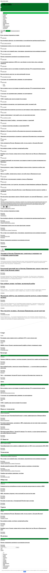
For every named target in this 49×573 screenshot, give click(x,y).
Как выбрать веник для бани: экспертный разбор (14, 148)
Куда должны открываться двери (10, 35)
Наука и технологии (5, 413)
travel (4, 85)
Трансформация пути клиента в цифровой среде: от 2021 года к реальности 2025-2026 (24, 446)
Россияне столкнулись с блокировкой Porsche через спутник (17, 500)
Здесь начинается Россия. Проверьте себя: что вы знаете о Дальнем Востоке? (22, 143)
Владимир (3, 220)
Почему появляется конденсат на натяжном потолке (15, 56)
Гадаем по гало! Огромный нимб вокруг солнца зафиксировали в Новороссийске (23, 415)
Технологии (14, 230)
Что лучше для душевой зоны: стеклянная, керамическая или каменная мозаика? (23, 51)
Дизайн (4, 21)
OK (24, 571)
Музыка (5, 22)
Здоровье (5, 17)
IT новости (5, 443)
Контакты (5, 28)
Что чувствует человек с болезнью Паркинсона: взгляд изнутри (23, 311)
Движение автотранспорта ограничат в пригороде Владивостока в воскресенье (22, 136)
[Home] (3, 13)
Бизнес (9, 443)
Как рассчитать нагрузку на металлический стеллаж (15, 74)
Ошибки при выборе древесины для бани (12, 473)
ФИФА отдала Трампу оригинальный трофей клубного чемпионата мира (21, 345)
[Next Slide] (4, 249)
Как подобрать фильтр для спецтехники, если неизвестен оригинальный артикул (23, 40)
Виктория (3, 213)
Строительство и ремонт (9, 208)
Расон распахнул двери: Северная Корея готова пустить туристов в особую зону (23, 167)
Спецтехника (3, 215)
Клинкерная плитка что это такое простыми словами (15, 46)
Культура (5, 14)
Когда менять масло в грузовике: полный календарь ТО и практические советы (23, 68)
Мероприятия (6, 23)
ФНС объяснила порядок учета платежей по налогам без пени (18, 493)
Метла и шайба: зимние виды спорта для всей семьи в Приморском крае (21, 173)
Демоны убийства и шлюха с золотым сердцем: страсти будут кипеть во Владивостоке (24, 359)
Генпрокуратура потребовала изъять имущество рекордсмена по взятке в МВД (22, 486)
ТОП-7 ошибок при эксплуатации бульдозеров (14, 99)
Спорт (4, 15)
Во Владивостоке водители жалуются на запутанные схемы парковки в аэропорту (23, 109)
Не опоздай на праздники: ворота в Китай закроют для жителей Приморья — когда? (24, 196)
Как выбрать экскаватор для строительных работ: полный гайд (18, 104)
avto (4, 84)
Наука (4, 16)
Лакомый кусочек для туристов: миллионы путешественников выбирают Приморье (24, 184)
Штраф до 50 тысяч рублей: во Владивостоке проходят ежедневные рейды (21, 131)
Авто (4, 18)
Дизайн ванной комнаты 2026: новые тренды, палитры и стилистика (20, 466)
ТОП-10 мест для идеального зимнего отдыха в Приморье (17, 179)
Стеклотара (5, 27)
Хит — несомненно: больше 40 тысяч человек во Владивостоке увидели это (21, 375)
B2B (4, 24)
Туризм (4, 20)
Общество (3, 483)
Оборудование (6, 25)
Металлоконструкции (10, 393)
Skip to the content (4, 1)
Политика (3, 237)
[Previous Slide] (2, 249)
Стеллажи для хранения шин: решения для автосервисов (16, 79)
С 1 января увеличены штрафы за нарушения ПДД (15, 125)
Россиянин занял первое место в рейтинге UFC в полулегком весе (19, 338)
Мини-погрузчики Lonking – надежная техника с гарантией (17, 120)
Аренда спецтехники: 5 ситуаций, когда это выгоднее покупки (18, 115)
